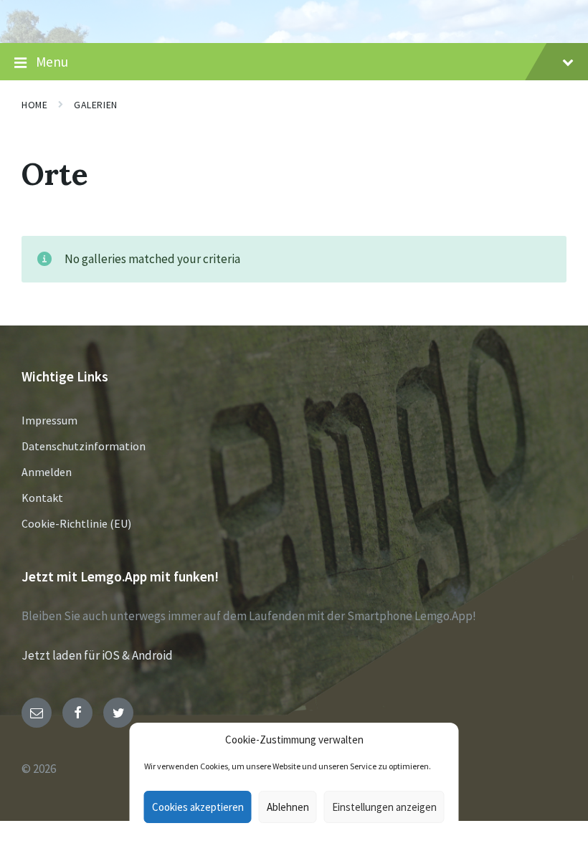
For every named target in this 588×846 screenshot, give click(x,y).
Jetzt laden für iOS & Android (97, 655)
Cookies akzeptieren (198, 807)
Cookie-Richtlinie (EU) (76, 523)
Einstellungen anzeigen (384, 807)
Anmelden (47, 472)
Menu (52, 61)
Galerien (95, 104)
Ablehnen (288, 807)
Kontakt (42, 497)
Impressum (49, 420)
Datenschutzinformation (84, 446)
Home (34, 104)
